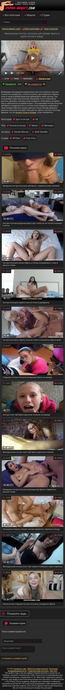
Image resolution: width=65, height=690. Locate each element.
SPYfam (16, 138)
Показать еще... (17, 613)
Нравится (10, 84)
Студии (46, 15)
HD (36, 119)
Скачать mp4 (44, 79)
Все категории (12, 15)
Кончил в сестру (18, 125)
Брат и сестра (22, 119)
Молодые (49, 125)
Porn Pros (31, 138)
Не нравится (34, 84)
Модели (31, 15)
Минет (35, 125)
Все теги (53, 671)
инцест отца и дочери (26, 112)
